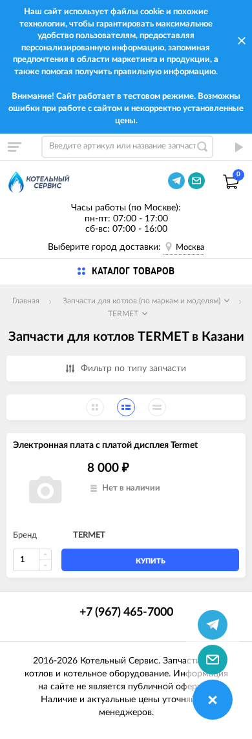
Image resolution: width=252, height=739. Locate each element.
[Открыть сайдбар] (14, 146)
